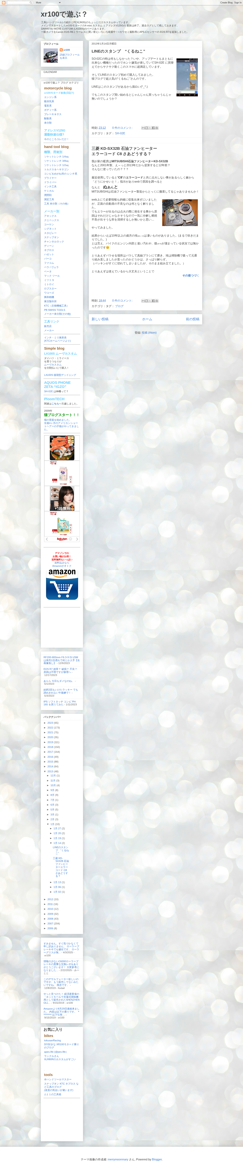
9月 (53, 790)
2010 (50, 908)
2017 (50, 751)
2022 (50, 727)
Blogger (157, 1159)
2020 (50, 737)
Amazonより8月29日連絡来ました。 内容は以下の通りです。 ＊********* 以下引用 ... (62, 1011)
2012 (50, 899)
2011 (50, 904)
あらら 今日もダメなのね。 (59, 681)
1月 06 (58, 887)
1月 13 (58, 882)
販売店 (48, 326)
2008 (50, 918)
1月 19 (58, 838)
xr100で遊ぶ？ (64, 14)
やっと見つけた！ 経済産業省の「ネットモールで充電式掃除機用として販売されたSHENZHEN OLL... (62, 998)
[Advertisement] (145, 114)
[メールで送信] (143, 128)
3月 (53, 814)
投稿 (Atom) (149, 332)
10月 (54, 785)
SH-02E (120, 133)
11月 (53, 780)
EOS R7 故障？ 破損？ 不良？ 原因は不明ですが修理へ (60, 670)
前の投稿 (192, 319)
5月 (53, 809)
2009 (50, 913)
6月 (53, 804)
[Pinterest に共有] (157, 128)
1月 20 (58, 833)
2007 (50, 923)
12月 (54, 775)
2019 (50, 742)
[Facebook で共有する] (153, 128)
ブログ (119, 306)
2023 (50, 722)
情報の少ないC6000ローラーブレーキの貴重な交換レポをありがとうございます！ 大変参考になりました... (61, 966)
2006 (50, 928)
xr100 (66, 49)
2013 (50, 771)
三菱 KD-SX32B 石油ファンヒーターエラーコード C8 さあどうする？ (61, 867)
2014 (50, 766)
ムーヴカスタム (53, 364)
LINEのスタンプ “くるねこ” (118, 51)
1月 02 (58, 891)
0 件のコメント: (122, 127)
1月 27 (58, 828)
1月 (53, 824)
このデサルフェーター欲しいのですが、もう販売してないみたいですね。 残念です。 (61, 982)
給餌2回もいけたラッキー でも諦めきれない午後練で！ (61, 691)
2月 (53, 819)
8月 (53, 794)
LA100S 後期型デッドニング (60, 375)
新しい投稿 (100, 319)
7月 (53, 799)
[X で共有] (150, 128)
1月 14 (58, 843)
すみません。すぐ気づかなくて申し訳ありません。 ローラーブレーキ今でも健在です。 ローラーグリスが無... (61, 948)
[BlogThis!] (146, 128)
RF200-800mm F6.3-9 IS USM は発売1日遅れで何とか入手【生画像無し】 (62, 660)
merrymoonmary (118, 1159)
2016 (50, 756)
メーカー (49, 330)
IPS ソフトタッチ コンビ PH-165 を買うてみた (60, 703)
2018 (50, 747)
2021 (50, 732)
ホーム (147, 319)
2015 (50, 761)
